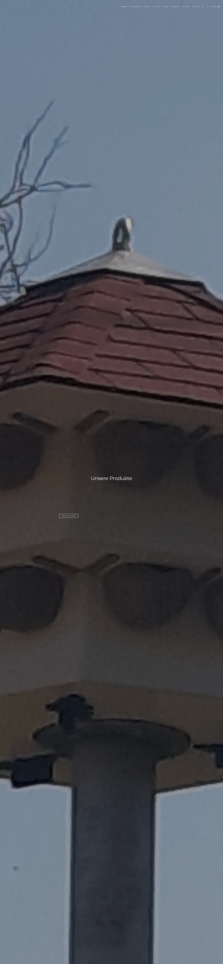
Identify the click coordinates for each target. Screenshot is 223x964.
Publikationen (175, 6)
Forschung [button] (185, 6)
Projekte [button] (165, 6)
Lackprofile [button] (156, 6)
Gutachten (147, 6)
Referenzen (195, 6)
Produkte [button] (124, 6)
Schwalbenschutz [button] (135, 6)
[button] (203, 6)
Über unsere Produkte (69, 516)
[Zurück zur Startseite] (10, 6)
